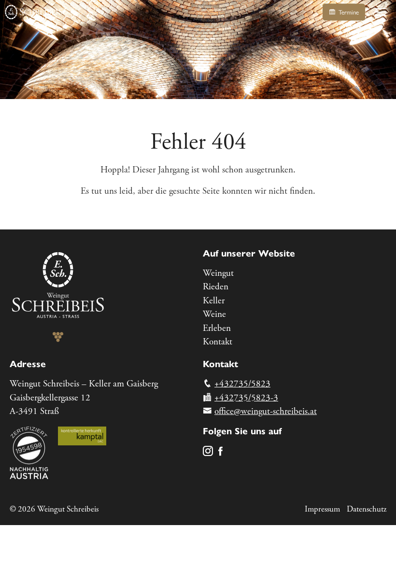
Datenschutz (366, 509)
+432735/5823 (242, 384)
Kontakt (217, 342)
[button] (380, 12)
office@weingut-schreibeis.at (265, 411)
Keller (214, 301)
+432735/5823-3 (246, 398)
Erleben (217, 328)
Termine (348, 12)
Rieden (215, 287)
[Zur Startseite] (34, 12)
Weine (214, 314)
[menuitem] (294, 274)
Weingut (218, 273)
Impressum (322, 509)
